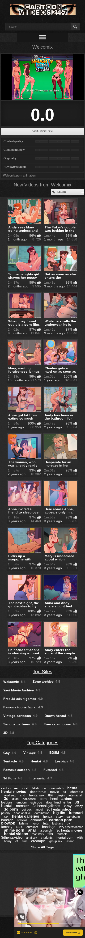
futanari (76, 813)
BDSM (57, 752)
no (44, 788)
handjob (7, 820)
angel (39, 809)
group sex (55, 841)
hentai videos (16, 834)
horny (8, 841)
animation (37, 820)
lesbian (6, 802)
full (65, 792)
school (22, 820)
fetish (35, 788)
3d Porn (12, 778)
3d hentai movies (69, 830)
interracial (75, 795)
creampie (38, 841)
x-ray (68, 806)
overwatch (57, 788)
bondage (48, 827)
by (68, 823)
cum (24, 841)
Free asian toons (60, 724)
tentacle (62, 834)
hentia (47, 816)
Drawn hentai (58, 716)
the (50, 795)
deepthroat (38, 792)
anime (66, 799)
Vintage (32, 752)
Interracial (41, 778)
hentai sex (36, 795)
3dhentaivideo (11, 837)
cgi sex (27, 809)
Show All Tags (42, 847)
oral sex (10, 795)
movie (54, 792)
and (22, 795)
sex (19, 827)
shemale (76, 792)
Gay (9, 753)
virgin (61, 795)
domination (41, 813)
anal (32, 830)
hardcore (29, 799)
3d (6, 799)
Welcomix (14, 682)
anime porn (14, 830)
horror (35, 823)
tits (50, 834)
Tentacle (13, 761)
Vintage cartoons (20, 716)
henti (54, 799)
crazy (79, 806)
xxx (6, 816)
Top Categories (42, 742)
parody (5, 813)
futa (45, 823)
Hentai (39, 761)
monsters (38, 834)
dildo (15, 799)
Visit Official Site (42, 131)
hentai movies (13, 792)
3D (8, 733)
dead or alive (22, 813)
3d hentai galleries (46, 806)
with (80, 837)
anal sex (31, 837)
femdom (21, 802)
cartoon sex (10, 788)
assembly (46, 830)
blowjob (8, 823)
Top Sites (42, 671)
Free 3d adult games (23, 699)
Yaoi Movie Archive (21, 690)
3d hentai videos (59, 809)
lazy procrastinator (71, 827)
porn (43, 799)
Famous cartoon (19, 770)
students (47, 837)
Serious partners (20, 724)
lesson (70, 841)
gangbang (73, 816)
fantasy (7, 827)
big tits (59, 813)
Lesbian (64, 761)
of (16, 841)
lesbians (57, 823)
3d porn (11, 809)
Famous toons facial (23, 707)
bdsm (23, 823)
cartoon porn (60, 820)
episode (36, 802)
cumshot (32, 827)
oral (25, 788)
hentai (72, 788)
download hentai (58, 802)
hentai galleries (25, 816)
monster (22, 806)
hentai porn (64, 837)
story (59, 816)
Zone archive (46, 681)
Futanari (53, 770)
